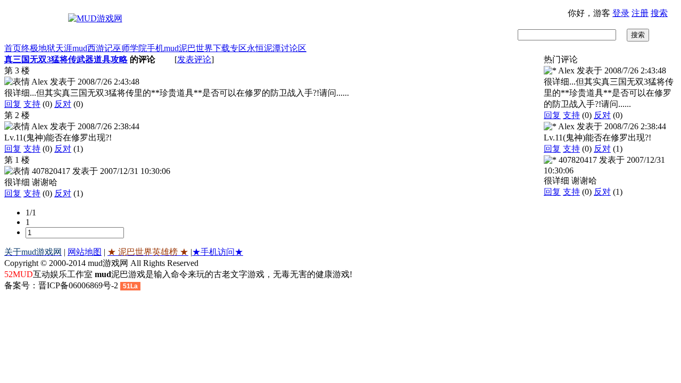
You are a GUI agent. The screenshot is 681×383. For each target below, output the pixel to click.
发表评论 (194, 59)
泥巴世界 (196, 48)
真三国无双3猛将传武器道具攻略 (66, 59)
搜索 (659, 13)
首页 (12, 48)
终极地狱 (38, 48)
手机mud (163, 48)
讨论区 (293, 48)
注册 (640, 13)
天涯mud (71, 48)
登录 (620, 13)
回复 (12, 104)
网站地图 (85, 251)
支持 (31, 104)
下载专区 (230, 48)
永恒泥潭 (264, 48)
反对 (62, 104)
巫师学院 (130, 48)
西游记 (100, 48)
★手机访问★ (217, 251)
